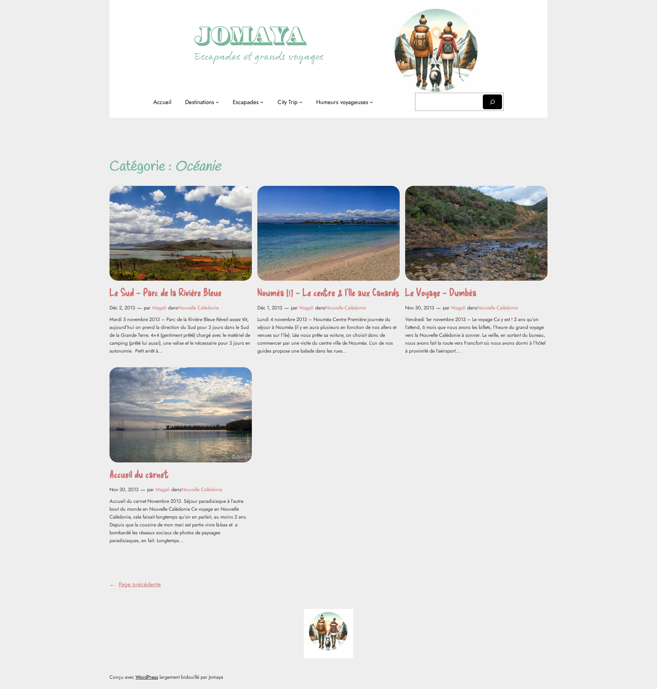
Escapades (246, 102)
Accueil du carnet (139, 474)
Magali (159, 307)
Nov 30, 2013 (419, 307)
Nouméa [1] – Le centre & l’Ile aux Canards (328, 292)
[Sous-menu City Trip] (300, 102)
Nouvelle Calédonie (198, 307)
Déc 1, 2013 (269, 307)
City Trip (288, 102)
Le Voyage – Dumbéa (440, 292)
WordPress (147, 677)
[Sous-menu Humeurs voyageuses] (371, 102)
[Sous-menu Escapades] (261, 102)
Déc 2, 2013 (122, 307)
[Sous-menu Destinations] (217, 102)
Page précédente (135, 584)
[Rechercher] (492, 101)
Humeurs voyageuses (342, 102)
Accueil (162, 102)
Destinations (199, 102)
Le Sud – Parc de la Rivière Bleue (165, 292)
